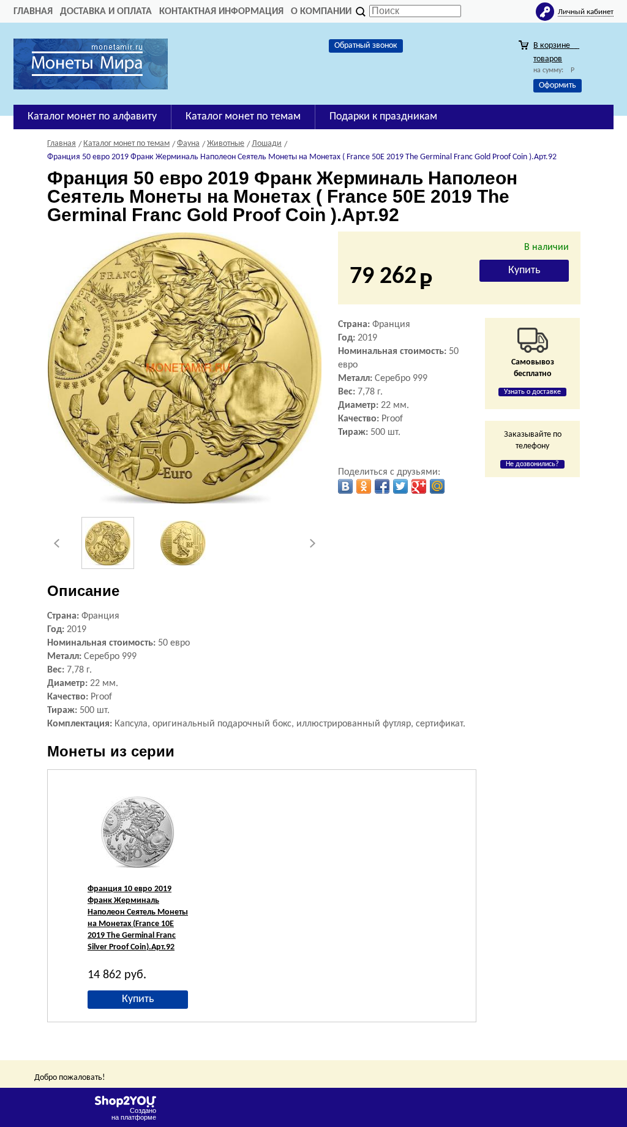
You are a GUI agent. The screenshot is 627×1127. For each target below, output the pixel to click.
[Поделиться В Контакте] (345, 486)
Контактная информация (221, 12)
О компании (321, 12)
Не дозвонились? (532, 464)
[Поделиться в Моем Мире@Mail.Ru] (437, 486)
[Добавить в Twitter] (400, 486)
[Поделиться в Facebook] (382, 486)
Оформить (557, 85)
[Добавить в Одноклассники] (363, 486)
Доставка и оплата (106, 12)
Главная (33, 12)
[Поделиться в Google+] (418, 486)
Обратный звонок (365, 45)
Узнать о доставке (532, 392)
